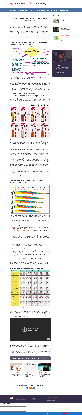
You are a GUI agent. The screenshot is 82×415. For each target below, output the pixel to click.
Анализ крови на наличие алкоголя (62, 64)
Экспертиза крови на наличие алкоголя (65, 21)
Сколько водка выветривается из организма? (28, 375)
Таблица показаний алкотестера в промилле (66, 38)
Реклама (33, 399)
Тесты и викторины (55, 2)
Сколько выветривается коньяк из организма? (15, 375)
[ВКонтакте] (27, 388)
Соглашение (34, 400)
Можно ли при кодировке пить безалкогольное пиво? (39, 4)
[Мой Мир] (33, 388)
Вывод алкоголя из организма (14, 372)
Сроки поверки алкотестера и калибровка (66, 29)
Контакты (33, 398)
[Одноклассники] (30, 388)
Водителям (26, 372)
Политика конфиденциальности (51, 400)
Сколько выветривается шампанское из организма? (44, 375)
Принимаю (64, 413)
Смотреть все (54, 43)
